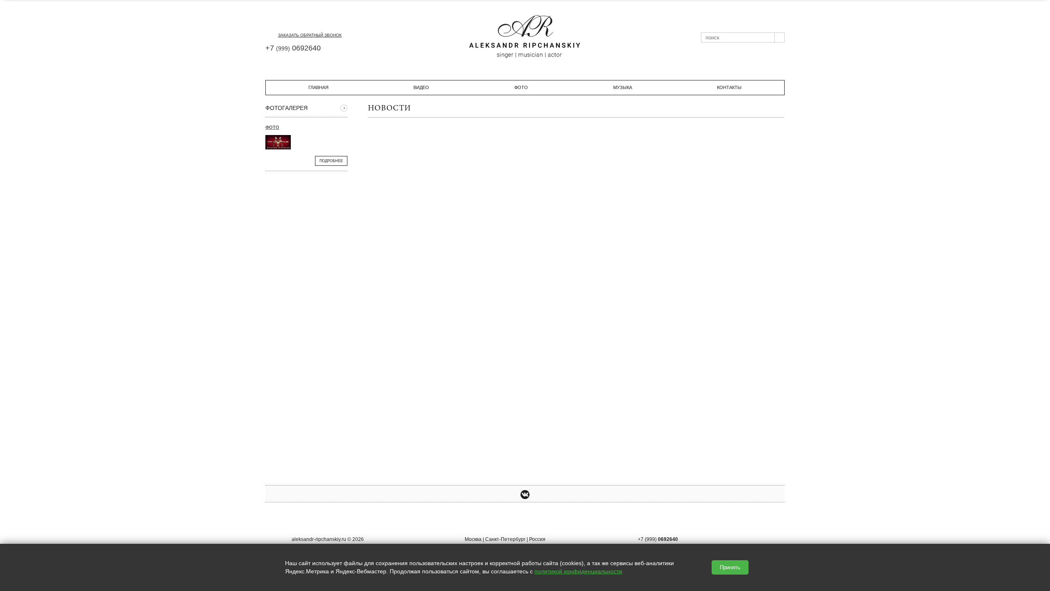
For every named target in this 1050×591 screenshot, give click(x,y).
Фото (521, 87)
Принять (730, 567)
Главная (318, 87)
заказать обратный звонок (310, 35)
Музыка (622, 87)
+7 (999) (658, 539)
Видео (421, 87)
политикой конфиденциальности (578, 571)
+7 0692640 (293, 48)
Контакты (729, 87)
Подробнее (331, 161)
